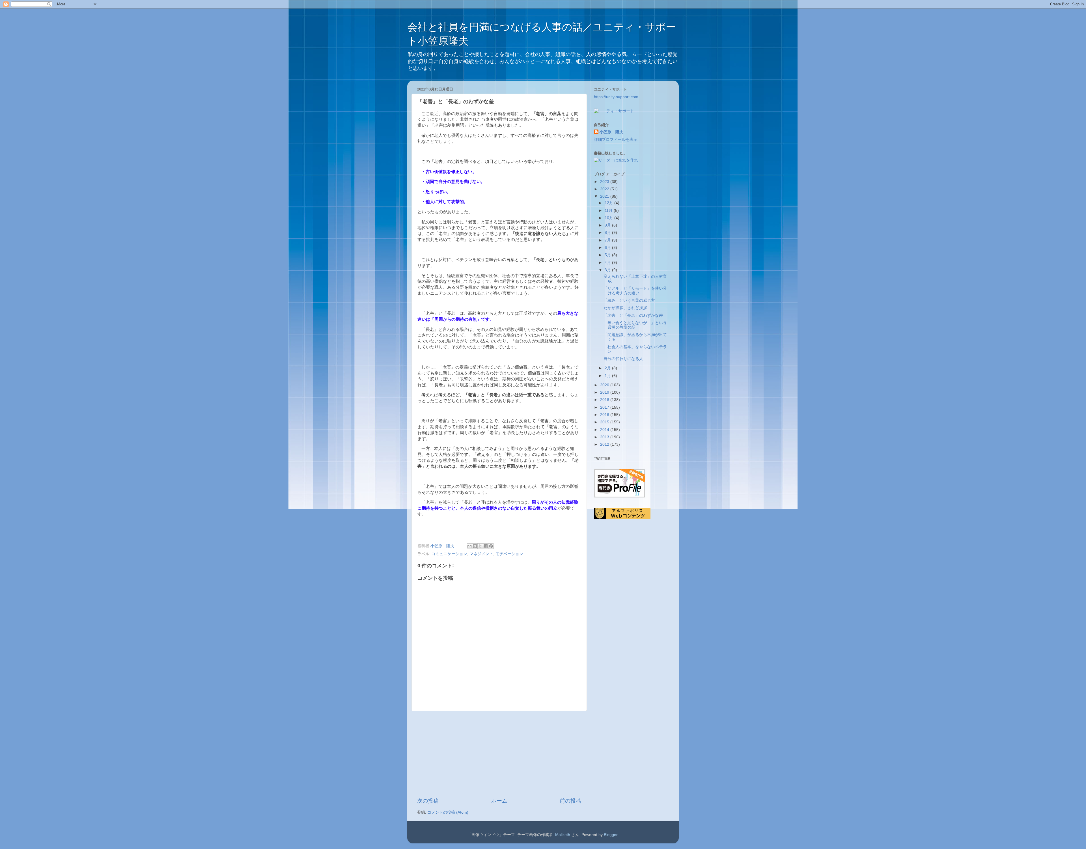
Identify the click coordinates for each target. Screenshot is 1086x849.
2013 (605, 437)
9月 (608, 225)
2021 (605, 196)
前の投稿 (570, 801)
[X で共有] (480, 546)
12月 (609, 203)
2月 (608, 368)
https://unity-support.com (616, 97)
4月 (608, 262)
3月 (608, 270)
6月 (608, 247)
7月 (608, 240)
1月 (608, 376)
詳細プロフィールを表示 (615, 139)
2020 (605, 385)
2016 (605, 415)
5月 (608, 255)
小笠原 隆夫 (611, 132)
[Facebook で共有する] (485, 546)
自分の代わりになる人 (623, 359)
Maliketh (562, 835)
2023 (605, 182)
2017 (605, 407)
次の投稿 (428, 801)
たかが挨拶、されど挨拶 (625, 308)
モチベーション (509, 554)
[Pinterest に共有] (491, 546)
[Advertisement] (499, 754)
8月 (608, 232)
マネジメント (481, 554)
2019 (605, 392)
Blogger (610, 835)
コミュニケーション (449, 554)
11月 (609, 210)
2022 (605, 189)
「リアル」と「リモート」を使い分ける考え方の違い (635, 290)
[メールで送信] (469, 546)
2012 (605, 444)
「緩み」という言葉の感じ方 (629, 300)
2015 (605, 422)
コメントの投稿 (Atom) (447, 812)
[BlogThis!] (475, 546)
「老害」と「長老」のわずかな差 (633, 315)
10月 (609, 218)
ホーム (499, 801)
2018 (605, 400)
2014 (605, 430)
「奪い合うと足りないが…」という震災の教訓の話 (635, 325)
